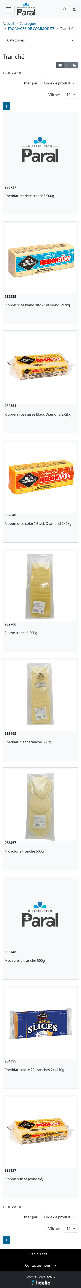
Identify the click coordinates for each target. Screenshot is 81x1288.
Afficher (54, 94)
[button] (64, 9)
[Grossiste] (74, 65)
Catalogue (27, 23)
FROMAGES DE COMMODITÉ (31, 28)
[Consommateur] (60, 65)
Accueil (8, 23)
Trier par (31, 83)
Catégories (16, 40)
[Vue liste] (67, 65)
